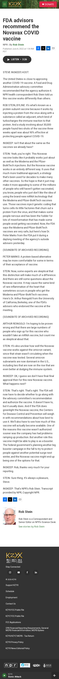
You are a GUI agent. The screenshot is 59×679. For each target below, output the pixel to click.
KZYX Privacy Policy (14, 642)
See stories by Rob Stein (32, 526)
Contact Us (11, 604)
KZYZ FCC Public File (15, 616)
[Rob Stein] (9, 516)
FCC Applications (13, 622)
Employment (11, 598)
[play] (4, 675)
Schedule (10, 591)
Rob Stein (18, 44)
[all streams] (55, 675)
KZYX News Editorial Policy (18, 648)
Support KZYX (12, 585)
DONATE (49, 4)
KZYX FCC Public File (15, 610)
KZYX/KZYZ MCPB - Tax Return (20, 636)
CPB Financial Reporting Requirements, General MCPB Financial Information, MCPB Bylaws (27, 629)
